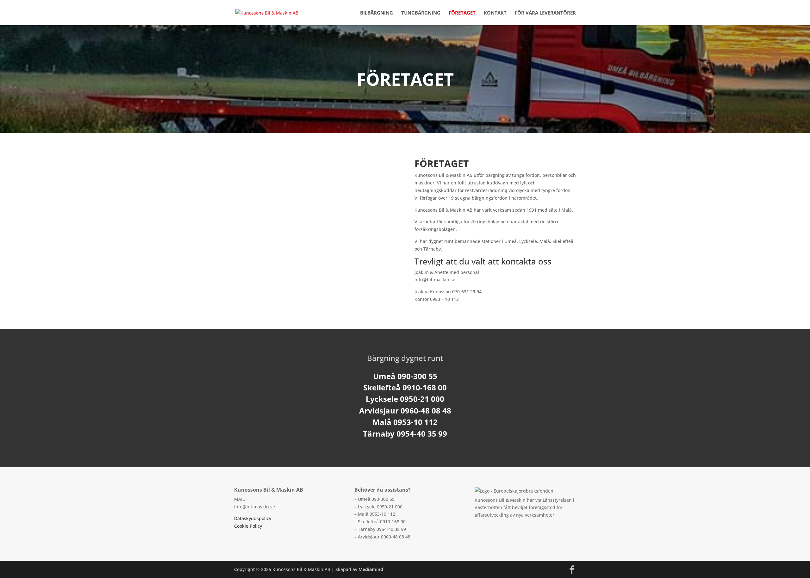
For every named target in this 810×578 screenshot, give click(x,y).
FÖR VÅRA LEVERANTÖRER (545, 13)
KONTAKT (495, 13)
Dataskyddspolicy (252, 518)
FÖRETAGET (462, 13)
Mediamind (370, 569)
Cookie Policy (248, 526)
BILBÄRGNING (376, 13)
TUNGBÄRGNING (420, 13)
